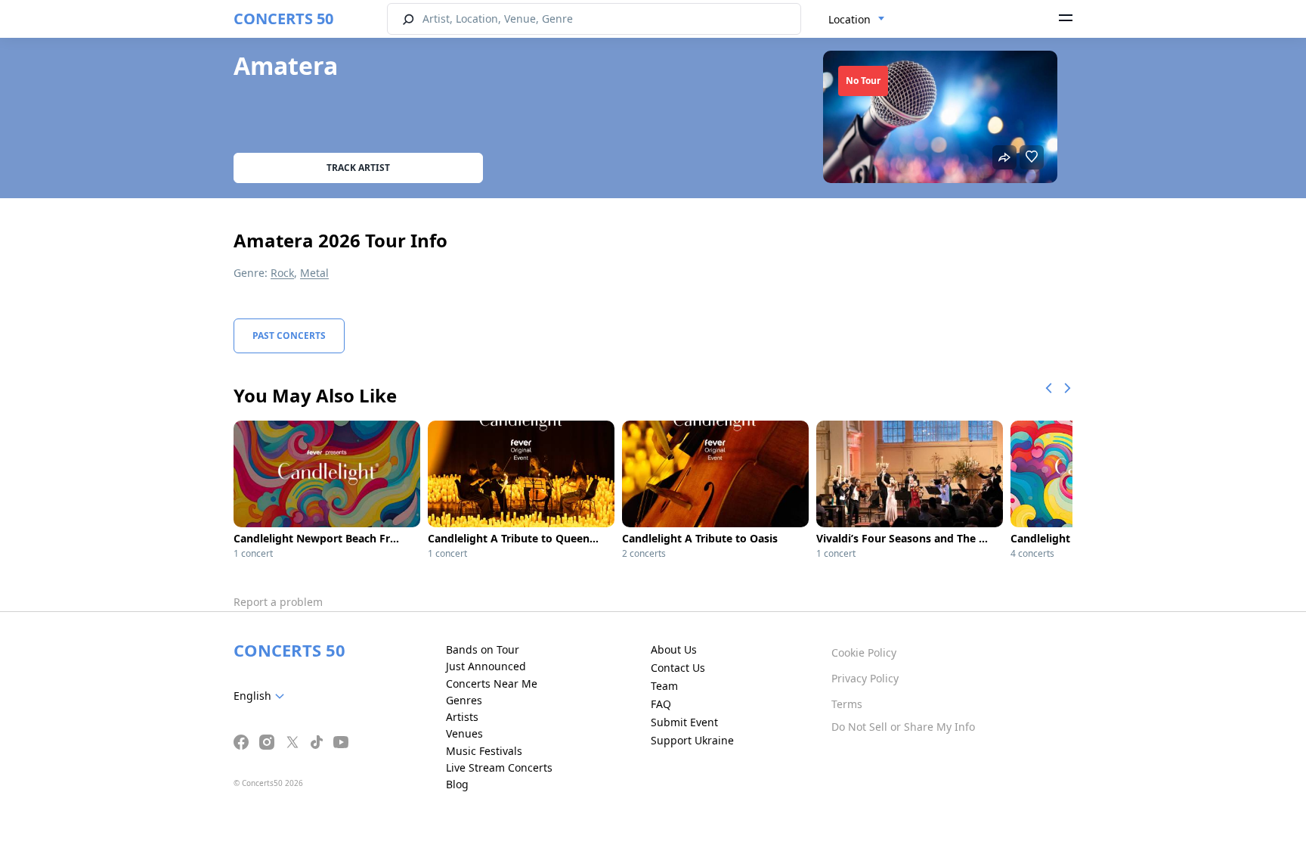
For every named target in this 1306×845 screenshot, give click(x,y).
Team (664, 686)
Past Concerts (289, 335)
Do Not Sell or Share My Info (903, 726)
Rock (282, 273)
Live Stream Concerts (499, 767)
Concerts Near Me (491, 683)
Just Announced (486, 666)
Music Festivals (484, 751)
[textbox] (262, 696)
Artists (462, 717)
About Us (674, 649)
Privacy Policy (865, 678)
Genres (464, 700)
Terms (846, 704)
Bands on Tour (482, 649)
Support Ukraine (692, 740)
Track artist (358, 167)
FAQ (661, 704)
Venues (464, 733)
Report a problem (278, 602)
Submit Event (684, 722)
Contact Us (678, 667)
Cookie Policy (863, 652)
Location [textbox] (849, 19)
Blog (457, 784)
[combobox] (856, 20)
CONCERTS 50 (283, 18)
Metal (314, 273)
